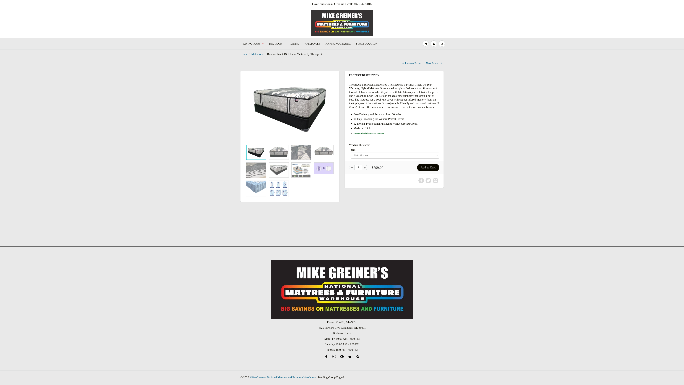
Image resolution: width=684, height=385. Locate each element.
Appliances (312, 43)
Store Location (366, 43)
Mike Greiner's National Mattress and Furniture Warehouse (283, 377)
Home (243, 54)
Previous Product (413, 63)
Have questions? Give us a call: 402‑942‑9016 (342, 4)
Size (353, 149)
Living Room (252, 43)
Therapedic (364, 145)
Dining (295, 43)
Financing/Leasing (338, 43)
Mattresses (257, 54)
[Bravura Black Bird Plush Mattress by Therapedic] (290, 109)
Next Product (433, 63)
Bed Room (275, 43)
